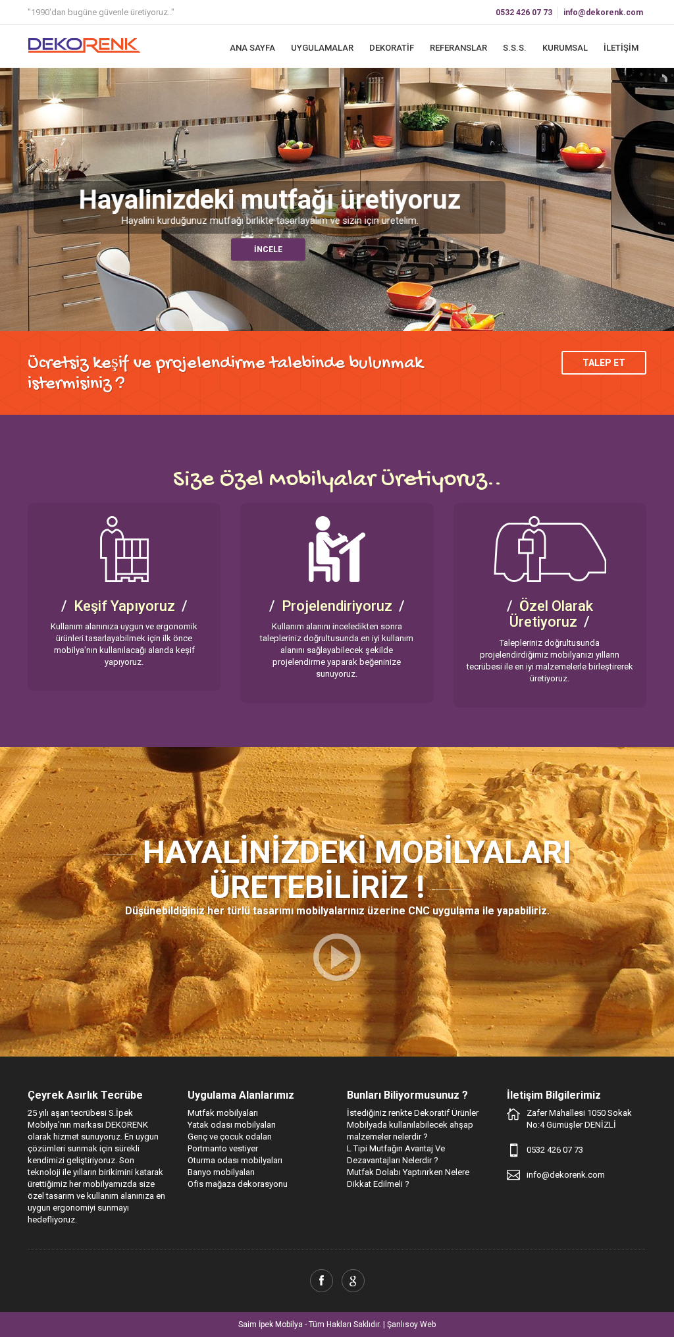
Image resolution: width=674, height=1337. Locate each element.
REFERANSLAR (458, 48)
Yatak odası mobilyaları (232, 1125)
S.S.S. (515, 48)
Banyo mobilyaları (221, 1172)
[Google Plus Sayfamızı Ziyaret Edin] (353, 1280)
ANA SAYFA (252, 48)
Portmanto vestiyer (223, 1148)
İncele (269, 249)
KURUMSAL (565, 48)
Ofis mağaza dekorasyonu (238, 1184)
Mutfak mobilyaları (223, 1113)
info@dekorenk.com (603, 12)
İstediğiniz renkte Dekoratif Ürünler (413, 1113)
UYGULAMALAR (322, 48)
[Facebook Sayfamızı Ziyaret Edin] (321, 1280)
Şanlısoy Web (411, 1324)
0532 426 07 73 (524, 12)
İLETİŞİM (621, 48)
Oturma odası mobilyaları (235, 1160)
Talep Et (604, 362)
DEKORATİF (391, 48)
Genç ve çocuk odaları (230, 1136)
